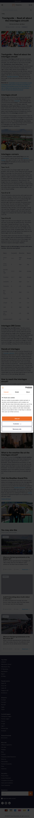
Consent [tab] (6, 392)
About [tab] (28, 392)
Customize (16, 423)
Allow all (17, 418)
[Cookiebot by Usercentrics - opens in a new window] (25, 388)
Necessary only (17, 429)
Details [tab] (17, 392)
